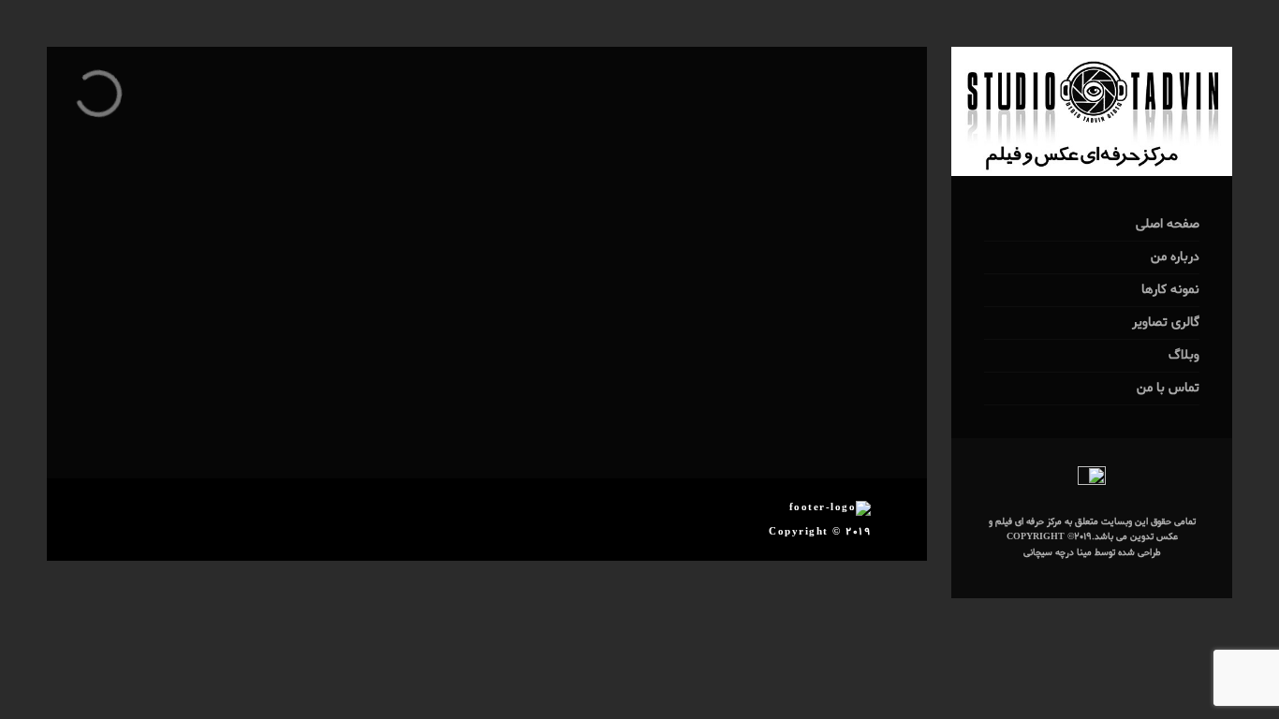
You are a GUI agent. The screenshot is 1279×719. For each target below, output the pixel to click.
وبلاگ (1184, 355)
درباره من (1175, 257)
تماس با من (1168, 388)
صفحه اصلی (1167, 224)
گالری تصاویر (1165, 322)
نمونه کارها (1170, 290)
